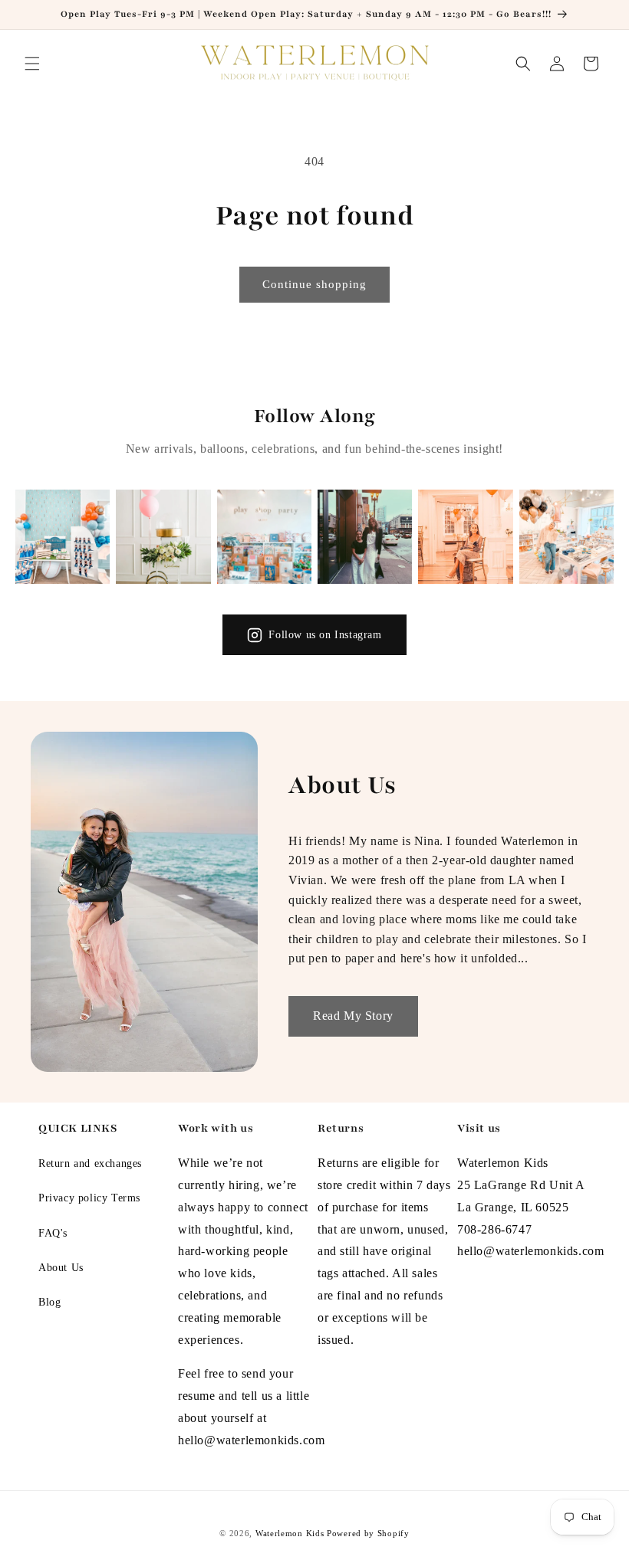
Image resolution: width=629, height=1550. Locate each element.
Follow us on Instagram (324, 635)
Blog (49, 1302)
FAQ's (53, 1233)
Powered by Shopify (368, 1533)
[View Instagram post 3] (264, 537)
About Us (61, 1267)
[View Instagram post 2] (163, 537)
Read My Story (353, 1015)
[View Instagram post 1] (62, 537)
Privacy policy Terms (89, 1198)
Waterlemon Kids (289, 1533)
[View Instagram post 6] (566, 537)
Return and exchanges (90, 1163)
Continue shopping (314, 284)
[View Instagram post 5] (465, 537)
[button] (32, 63)
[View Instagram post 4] (365, 537)
